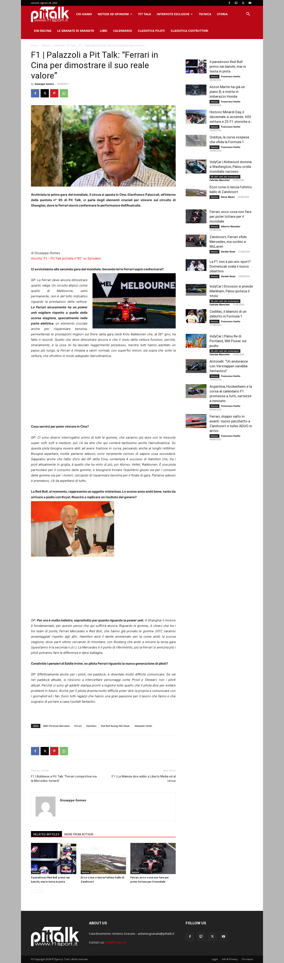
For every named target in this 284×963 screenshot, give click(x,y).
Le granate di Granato (75, 31)
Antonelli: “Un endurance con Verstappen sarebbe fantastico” (229, 366)
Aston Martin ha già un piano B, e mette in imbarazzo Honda (227, 91)
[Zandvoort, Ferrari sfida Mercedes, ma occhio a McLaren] (196, 241)
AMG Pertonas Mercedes (56, 725)
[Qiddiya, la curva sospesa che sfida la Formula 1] (196, 140)
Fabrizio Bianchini (220, 180)
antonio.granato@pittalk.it (156, 934)
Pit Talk (144, 14)
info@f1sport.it (115, 942)
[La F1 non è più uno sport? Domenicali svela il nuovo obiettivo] (196, 265)
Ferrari (78, 725)
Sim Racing (42, 31)
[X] (243, 3)
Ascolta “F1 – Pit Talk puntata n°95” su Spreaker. (66, 258)
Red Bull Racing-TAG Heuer (115, 725)
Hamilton (91, 725)
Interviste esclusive (173, 14)
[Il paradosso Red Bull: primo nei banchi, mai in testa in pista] (53, 858)
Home (34, 45)
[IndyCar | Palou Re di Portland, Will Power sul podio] (196, 341)
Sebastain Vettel (143, 725)
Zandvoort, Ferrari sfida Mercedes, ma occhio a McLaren (228, 241)
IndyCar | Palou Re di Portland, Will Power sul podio (228, 341)
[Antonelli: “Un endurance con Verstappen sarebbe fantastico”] (196, 366)
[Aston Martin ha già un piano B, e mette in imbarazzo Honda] (196, 90)
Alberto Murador (230, 226)
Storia (222, 14)
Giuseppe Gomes (44, 83)
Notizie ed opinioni (113, 14)
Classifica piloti (151, 31)
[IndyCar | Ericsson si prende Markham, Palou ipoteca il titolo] (196, 290)
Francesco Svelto (230, 76)
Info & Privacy (230, 959)
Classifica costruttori (189, 31)
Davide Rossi (228, 251)
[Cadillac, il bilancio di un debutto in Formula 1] (196, 316)
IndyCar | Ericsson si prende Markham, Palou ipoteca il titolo (231, 291)
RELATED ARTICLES (46, 834)
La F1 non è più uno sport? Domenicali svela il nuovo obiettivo (230, 266)
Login (215, 959)
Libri (103, 31)
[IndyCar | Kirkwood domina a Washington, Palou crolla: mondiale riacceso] (196, 166)
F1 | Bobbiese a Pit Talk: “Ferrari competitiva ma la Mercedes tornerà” (64, 779)
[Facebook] (229, 3)
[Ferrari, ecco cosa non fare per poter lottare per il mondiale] (153, 858)
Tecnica (205, 14)
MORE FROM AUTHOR (78, 834)
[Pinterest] (54, 93)
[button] (248, 14)
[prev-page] (33, 890)
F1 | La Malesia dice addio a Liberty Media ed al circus (144, 779)
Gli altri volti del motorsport (225, 176)
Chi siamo (84, 14)
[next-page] (40, 890)
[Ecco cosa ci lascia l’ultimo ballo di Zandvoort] (103, 858)
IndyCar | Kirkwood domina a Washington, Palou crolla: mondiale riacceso (231, 166)
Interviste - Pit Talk (64, 45)
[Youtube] (250, 3)
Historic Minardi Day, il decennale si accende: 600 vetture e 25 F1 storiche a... (231, 117)
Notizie (46, 45)
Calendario (122, 31)
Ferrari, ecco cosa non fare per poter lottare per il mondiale (230, 216)
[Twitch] (236, 3)
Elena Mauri (228, 196)
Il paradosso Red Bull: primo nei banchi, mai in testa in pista (228, 66)
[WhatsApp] (64, 93)
